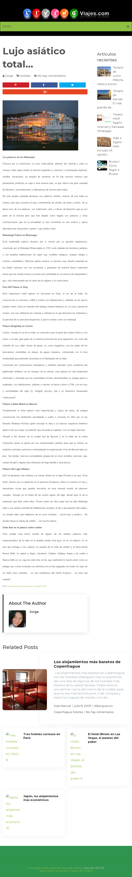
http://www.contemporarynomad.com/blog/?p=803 (27, 586)
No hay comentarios (51, 75)
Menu (7, 26)
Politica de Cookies (81, 870)
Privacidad (61, 870)
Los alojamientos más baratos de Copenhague (87, 664)
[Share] (44, 85)
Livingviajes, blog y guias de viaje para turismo (54, 867)
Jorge (9, 75)
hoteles (25, 75)
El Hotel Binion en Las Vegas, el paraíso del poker (104, 738)
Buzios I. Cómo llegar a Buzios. (114, 168)
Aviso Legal (46, 870)
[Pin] (16, 85)
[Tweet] (72, 85)
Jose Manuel (62, 706)
